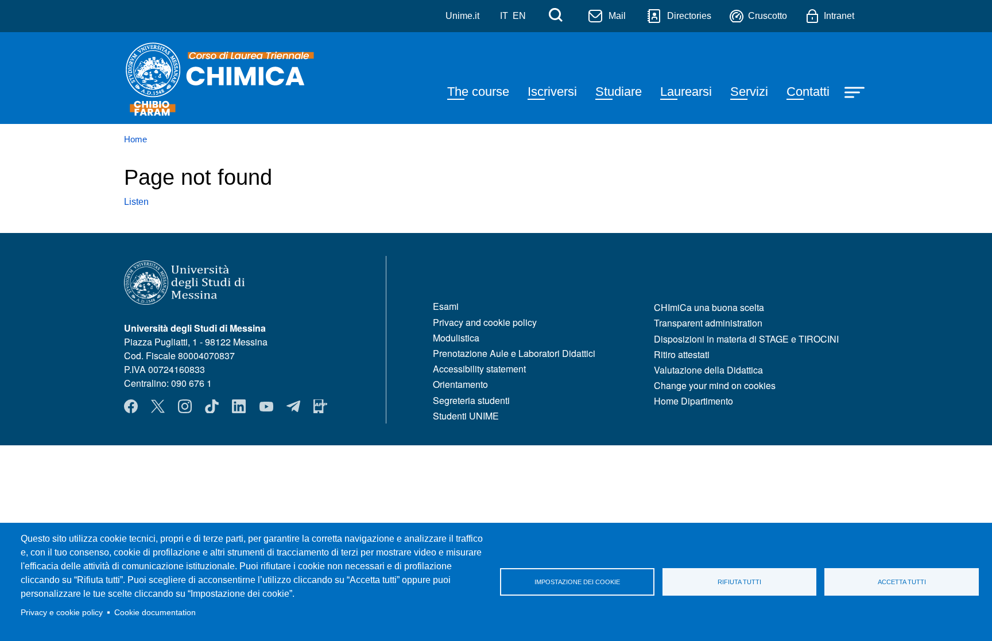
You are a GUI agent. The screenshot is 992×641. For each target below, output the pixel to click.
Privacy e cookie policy (62, 612)
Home (135, 139)
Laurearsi (686, 91)
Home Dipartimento (693, 400)
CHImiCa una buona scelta (709, 307)
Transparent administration (708, 322)
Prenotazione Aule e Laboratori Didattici (514, 353)
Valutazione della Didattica (708, 369)
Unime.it (462, 16)
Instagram (185, 406)
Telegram (293, 406)
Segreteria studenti (471, 400)
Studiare (618, 91)
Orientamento (460, 384)
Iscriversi (552, 91)
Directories (689, 16)
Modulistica (456, 337)
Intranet (839, 16)
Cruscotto (767, 16)
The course (478, 91)
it (504, 16)
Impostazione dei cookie (577, 581)
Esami (446, 306)
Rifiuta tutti (739, 581)
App (320, 406)
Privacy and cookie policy (485, 322)
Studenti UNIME (466, 415)
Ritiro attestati (682, 354)
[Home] (228, 78)
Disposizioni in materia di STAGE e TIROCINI (746, 338)
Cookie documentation (155, 612)
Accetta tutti (902, 581)
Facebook (131, 406)
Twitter (158, 406)
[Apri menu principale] (856, 91)
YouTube (266, 406)
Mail (617, 16)
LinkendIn (239, 406)
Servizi (749, 91)
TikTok (212, 406)
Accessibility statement (479, 368)
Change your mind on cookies (715, 385)
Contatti (808, 91)
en (519, 16)
